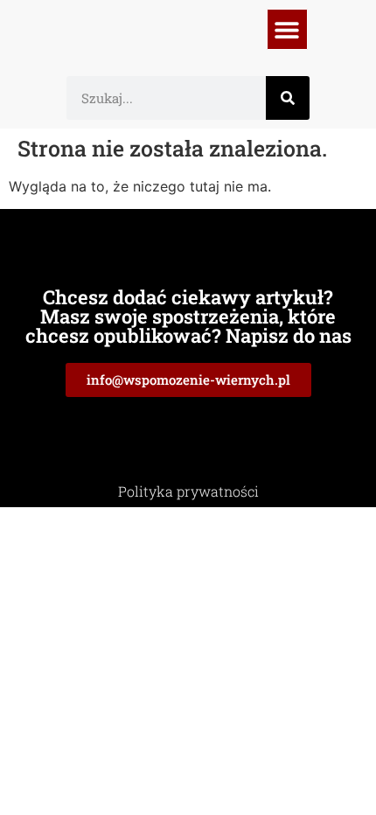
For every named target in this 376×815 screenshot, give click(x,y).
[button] (287, 29)
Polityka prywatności (188, 491)
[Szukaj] (288, 98)
